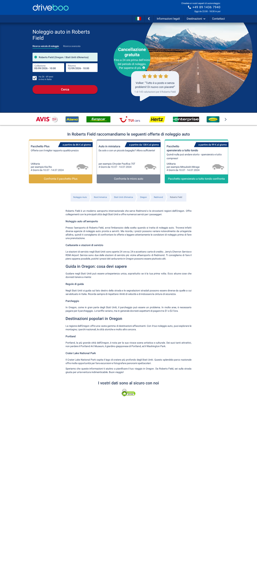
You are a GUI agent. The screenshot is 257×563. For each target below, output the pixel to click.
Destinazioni (194, 18)
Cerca (65, 89)
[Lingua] (138, 18)
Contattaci (218, 18)
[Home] (51, 7)
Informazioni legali (168, 18)
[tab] (46, 45)
